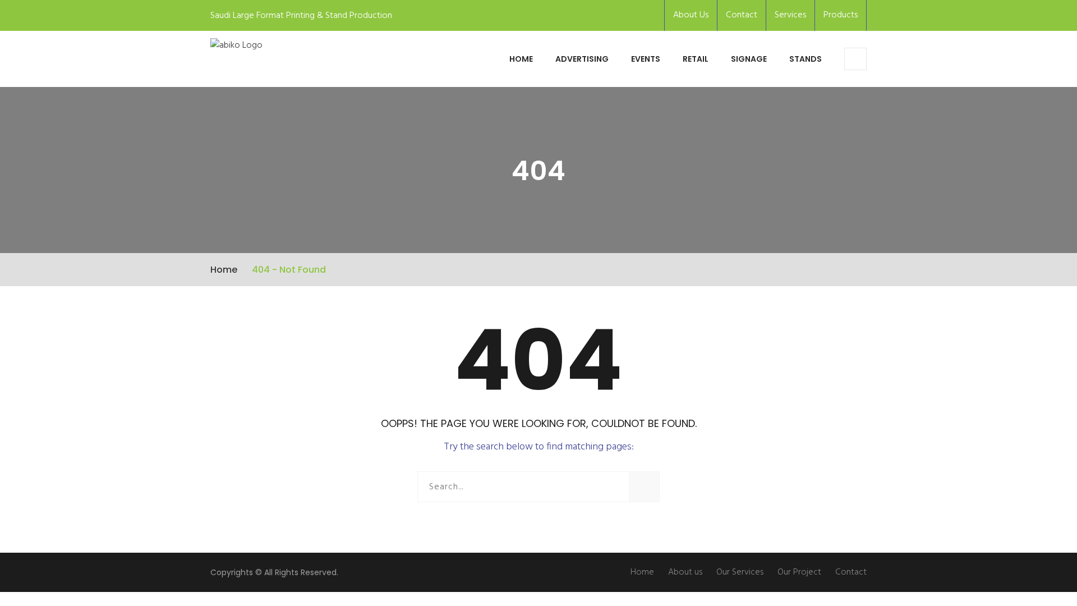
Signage (749, 59)
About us (685, 572)
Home (521, 59)
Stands (805, 59)
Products (840, 15)
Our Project (799, 572)
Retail (695, 59)
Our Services (739, 572)
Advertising (582, 59)
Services (790, 15)
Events (645, 59)
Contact (741, 15)
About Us (690, 15)
